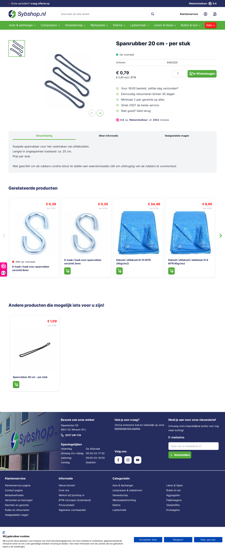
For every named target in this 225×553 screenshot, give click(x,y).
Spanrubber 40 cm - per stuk (30, 377)
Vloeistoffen (173, 504)
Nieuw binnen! (67, 485)
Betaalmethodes (14, 495)
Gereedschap (120, 495)
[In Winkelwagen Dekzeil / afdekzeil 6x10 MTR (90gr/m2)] (119, 270)
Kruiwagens (173, 509)
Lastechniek (119, 509)
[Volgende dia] (221, 235)
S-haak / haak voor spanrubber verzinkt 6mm (30, 268)
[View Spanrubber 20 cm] (16, 48)
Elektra (116, 504)
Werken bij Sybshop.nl (71, 495)
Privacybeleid (66, 504)
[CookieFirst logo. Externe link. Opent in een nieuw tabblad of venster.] (4, 532)
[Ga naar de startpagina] (27, 14)
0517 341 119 (73, 435)
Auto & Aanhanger (122, 485)
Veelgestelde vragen (177, 135)
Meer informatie (108, 135)
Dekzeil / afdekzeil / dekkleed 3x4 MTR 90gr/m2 (188, 261)
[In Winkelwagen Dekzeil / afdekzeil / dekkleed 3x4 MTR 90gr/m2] (171, 270)
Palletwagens (174, 500)
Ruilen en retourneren (17, 509)
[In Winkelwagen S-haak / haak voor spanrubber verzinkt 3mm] (67, 270)
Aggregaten (173, 495)
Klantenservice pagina (17, 485)
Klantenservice (189, 13)
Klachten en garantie (17, 504)
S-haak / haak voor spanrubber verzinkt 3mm (82, 261)
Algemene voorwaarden (72, 509)
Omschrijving (44, 135)
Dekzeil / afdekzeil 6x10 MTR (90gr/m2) (133, 261)
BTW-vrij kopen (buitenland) (75, 500)
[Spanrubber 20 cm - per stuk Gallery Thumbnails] (16, 48)
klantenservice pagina (127, 428)
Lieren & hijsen (174, 485)
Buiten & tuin (173, 490)
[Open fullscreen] (68, 81)
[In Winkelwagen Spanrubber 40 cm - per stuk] (16, 384)
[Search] (152, 14)
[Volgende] (100, 113)
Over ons (64, 490)
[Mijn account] (205, 14)
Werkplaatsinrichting (124, 500)
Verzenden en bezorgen (19, 500)
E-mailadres (176, 437)
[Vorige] (92, 113)
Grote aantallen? (30, 3)
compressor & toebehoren (127, 490)
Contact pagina (14, 490)
